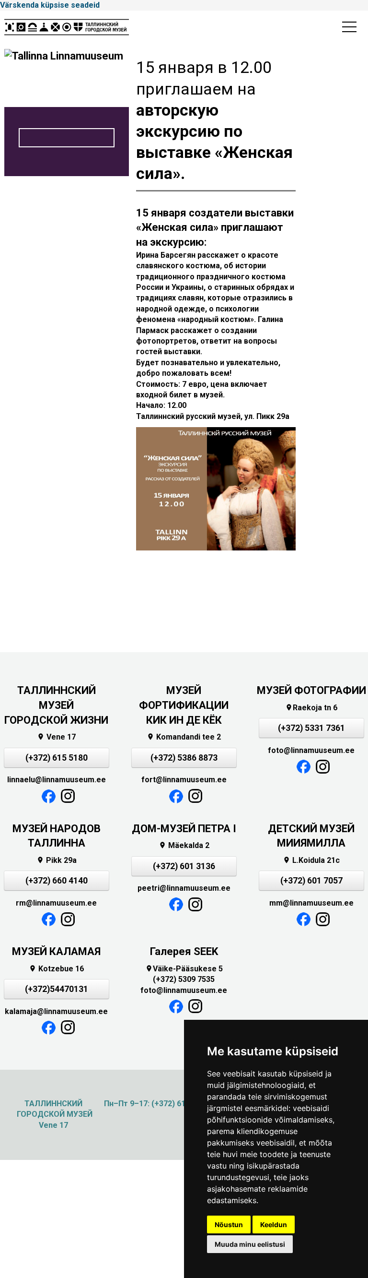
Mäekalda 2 (184, 845)
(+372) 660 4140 (56, 880)
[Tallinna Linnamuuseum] (66, 30)
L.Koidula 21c (311, 860)
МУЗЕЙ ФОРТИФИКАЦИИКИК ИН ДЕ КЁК (184, 705)
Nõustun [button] (229, 1224)
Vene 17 (56, 736)
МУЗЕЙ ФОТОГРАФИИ (311, 690)
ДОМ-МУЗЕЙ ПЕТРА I (184, 829)
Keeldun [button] (273, 1224)
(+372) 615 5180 (56, 758)
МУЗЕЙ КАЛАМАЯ (56, 951)
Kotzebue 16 (56, 968)
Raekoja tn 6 (311, 707)
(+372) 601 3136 (184, 866)
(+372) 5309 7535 (184, 979)
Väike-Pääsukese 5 (184, 968)
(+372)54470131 (56, 989)
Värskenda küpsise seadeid (50, 5)
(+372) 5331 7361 (311, 728)
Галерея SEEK (184, 951)
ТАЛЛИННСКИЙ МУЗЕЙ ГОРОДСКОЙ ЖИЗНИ (56, 705)
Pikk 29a (56, 860)
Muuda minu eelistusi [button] (250, 1244)
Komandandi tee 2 (184, 736)
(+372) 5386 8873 (184, 758)
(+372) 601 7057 (311, 880)
